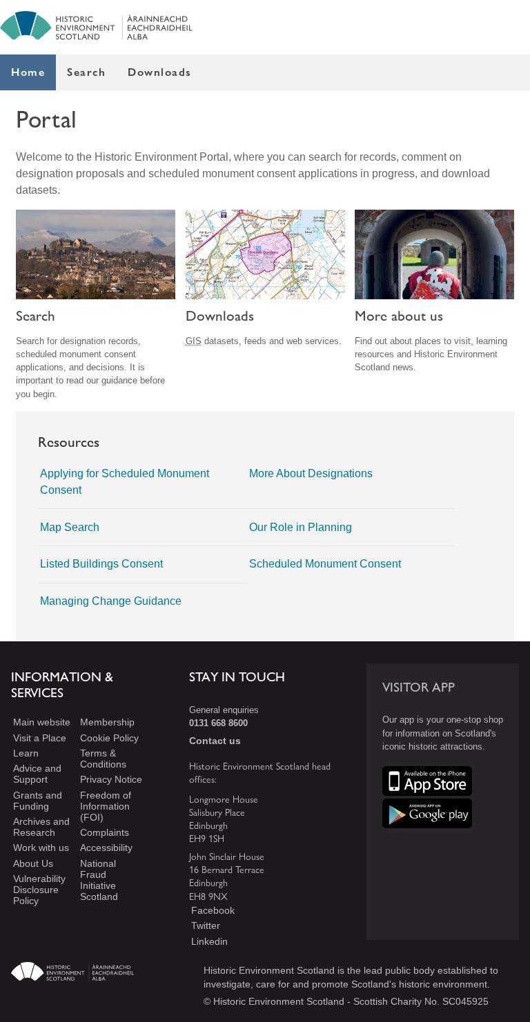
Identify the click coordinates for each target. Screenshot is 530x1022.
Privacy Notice (111, 779)
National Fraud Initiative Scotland (99, 880)
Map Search (69, 527)
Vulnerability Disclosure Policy (39, 889)
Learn (26, 753)
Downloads (160, 72)
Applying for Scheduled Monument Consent (124, 482)
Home (28, 72)
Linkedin (209, 941)
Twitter (205, 925)
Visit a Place (39, 737)
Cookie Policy (109, 737)
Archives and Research (41, 827)
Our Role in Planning (300, 527)
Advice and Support (37, 774)
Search (86, 72)
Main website (41, 722)
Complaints (104, 832)
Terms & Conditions (103, 759)
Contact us (215, 740)
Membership (107, 722)
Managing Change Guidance (110, 601)
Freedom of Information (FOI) (105, 806)
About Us (33, 863)
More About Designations (311, 473)
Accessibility (106, 848)
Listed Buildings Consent (101, 564)
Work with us (41, 848)
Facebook (213, 910)
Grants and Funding (37, 801)
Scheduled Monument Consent (325, 564)
